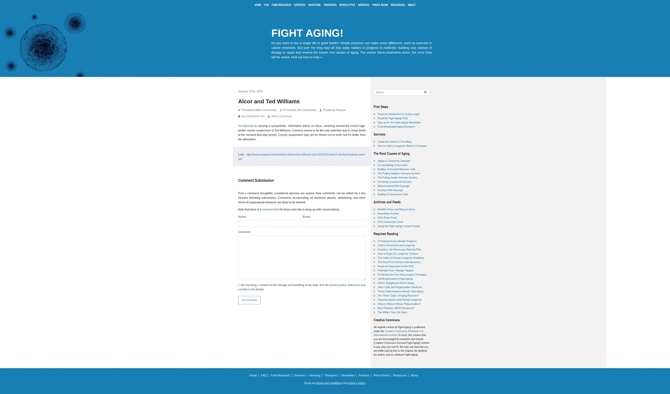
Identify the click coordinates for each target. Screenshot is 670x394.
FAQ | (265, 375)
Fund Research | (282, 375)
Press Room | (383, 375)
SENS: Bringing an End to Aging (396, 282)
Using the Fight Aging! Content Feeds (399, 226)
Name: (242, 216)
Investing (314, 5)
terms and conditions (329, 383)
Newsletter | (349, 375)
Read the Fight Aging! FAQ (393, 118)
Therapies (330, 5)
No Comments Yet (253, 116)
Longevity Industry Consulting (394, 141)
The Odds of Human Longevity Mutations (401, 257)
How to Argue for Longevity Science (398, 253)
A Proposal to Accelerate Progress (397, 241)
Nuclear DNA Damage (390, 190)
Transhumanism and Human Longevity (400, 299)
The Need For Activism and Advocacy (399, 262)
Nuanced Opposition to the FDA (396, 266)
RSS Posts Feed (387, 217)
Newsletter (347, 5)
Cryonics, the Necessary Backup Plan (399, 249)
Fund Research (281, 5)
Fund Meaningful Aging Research (396, 126)
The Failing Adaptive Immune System (399, 173)
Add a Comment (281, 116)
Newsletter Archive (388, 213)
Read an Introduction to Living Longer (399, 114)
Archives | (366, 375)
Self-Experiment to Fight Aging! (395, 278)
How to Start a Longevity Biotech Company (402, 145)
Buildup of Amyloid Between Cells (397, 169)
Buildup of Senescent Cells (393, 194)
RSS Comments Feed (390, 221)
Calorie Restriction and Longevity (396, 245)
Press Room (380, 5)
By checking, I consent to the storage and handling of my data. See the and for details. (302, 287)
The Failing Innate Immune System (397, 177)
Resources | (401, 375)
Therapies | (333, 375)
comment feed (271, 209)
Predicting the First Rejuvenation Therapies (402, 274)
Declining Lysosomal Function (395, 181)
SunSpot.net (246, 125)
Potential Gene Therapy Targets (396, 270)
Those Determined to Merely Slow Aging (400, 291)
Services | (301, 375)
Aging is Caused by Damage (394, 160)
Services (300, 5)
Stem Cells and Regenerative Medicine (400, 287)
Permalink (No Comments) (300, 110)
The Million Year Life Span (392, 312)
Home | (254, 375)
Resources (398, 5)
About (412, 5)
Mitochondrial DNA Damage (393, 185)
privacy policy (338, 285)
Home (258, 5)
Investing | (316, 375)
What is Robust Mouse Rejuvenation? (399, 303)
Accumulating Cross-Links (393, 164)
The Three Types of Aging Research (398, 295)
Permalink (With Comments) (259, 110)
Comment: (244, 232)
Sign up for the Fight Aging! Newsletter (399, 122)
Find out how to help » (306, 57)
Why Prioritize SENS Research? (396, 308)
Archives (364, 5)
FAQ (266, 5)
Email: (307, 216)
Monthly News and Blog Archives (396, 209)
